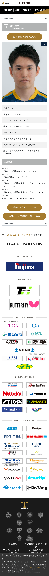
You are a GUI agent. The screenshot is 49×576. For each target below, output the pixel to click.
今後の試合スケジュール (24, 207)
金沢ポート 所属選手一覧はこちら (24, 216)
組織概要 (13, 544)
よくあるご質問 (36, 550)
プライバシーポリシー (13, 550)
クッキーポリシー (32, 567)
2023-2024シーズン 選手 (18, 235)
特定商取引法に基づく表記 (36, 545)
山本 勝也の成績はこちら (24, 36)
